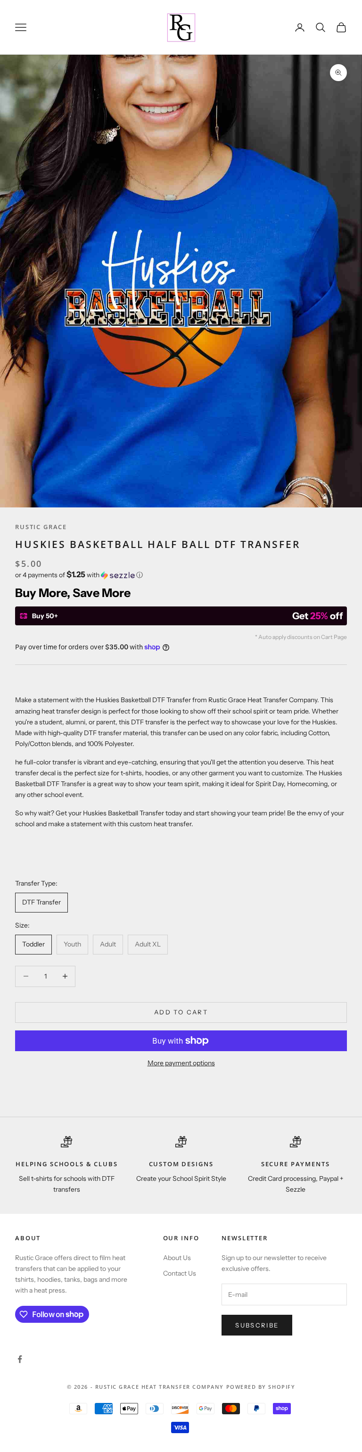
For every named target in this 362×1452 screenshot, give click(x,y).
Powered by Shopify (261, 1386)
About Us (177, 1257)
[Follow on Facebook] (20, 1359)
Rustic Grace (41, 527)
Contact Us (179, 1273)
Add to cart (181, 1012)
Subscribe (257, 1325)
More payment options (181, 1063)
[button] (181, 575)
